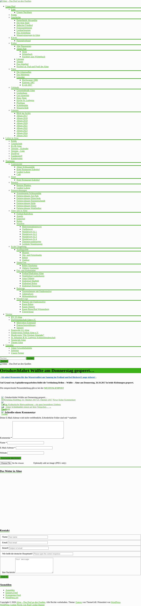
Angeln (20, 216)
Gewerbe (9, 345)
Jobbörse (15, 350)
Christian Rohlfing (13, 400)
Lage (13, 9)
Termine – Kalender (19, 148)
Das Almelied (22, 64)
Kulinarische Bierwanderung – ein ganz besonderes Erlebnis (33, 404)
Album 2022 (22, 128)
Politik (14, 15)
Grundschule (16, 143)
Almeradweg (27, 294)
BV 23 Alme (16, 317)
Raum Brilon (27, 304)
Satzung (20, 327)
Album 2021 (22, 126)
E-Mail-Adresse (7, 448)
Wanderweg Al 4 (29, 239)
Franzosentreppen (24, 28)
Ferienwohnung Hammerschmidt (31, 201)
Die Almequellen (24, 72)
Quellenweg (27, 229)
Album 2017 (22, 116)
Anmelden (10, 590)
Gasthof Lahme (23, 172)
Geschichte (16, 17)
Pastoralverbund (24, 40)
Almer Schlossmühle (26, 167)
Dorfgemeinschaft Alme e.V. (23, 319)
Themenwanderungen (31, 241)
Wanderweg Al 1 (29, 231)
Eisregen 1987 (28, 82)
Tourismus (10, 161)
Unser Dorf (10, 6)
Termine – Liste (18, 151)
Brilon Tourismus (29, 265)
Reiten (19, 221)
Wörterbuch (27, 54)
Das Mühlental (23, 74)
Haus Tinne (22, 98)
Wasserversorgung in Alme (28, 35)
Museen (25, 252)
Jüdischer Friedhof (25, 25)
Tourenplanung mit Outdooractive (36, 291)
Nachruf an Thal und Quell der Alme (33, 66)
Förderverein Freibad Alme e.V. (25, 332)
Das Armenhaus (23, 33)
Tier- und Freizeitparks (32, 255)
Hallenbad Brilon (29, 283)
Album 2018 (22, 118)
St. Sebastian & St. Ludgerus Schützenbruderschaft (33, 337)
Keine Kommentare (67, 400)
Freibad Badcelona (25, 214)
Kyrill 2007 (27, 85)
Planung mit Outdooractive (33, 302)
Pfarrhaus (21, 103)
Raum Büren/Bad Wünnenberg (35, 309)
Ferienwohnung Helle (26, 203)
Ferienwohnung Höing (26, 206)
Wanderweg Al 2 (29, 234)
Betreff (5, 548)
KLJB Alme (16, 146)
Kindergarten (16, 158)
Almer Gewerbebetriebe (21, 348)
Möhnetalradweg (29, 296)
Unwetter (21, 77)
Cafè (19, 174)
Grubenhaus (22, 93)
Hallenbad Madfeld (30, 281)
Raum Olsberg (28, 307)
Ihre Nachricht (8, 572)
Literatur (20, 59)
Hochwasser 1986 (30, 80)
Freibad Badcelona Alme (33, 273)
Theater (20, 61)
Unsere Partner (17, 353)
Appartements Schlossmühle (29, 193)
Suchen (30, 358)
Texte (24, 51)
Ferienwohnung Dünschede (29, 198)
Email (5, 542)
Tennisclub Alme (18, 340)
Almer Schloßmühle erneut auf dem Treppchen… (28, 407)
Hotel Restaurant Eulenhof (28, 169)
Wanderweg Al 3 (29, 236)
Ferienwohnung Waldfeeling (29, 208)
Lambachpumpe (24, 30)
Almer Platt (21, 48)
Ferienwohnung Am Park (28, 196)
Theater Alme (17, 342)
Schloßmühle (22, 105)
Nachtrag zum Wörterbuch (33, 56)
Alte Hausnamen (24, 46)
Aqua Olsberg (28, 278)
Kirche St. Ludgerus (25, 100)
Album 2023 (22, 130)
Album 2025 (22, 135)
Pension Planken (24, 185)
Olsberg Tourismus (30, 268)
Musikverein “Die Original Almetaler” (27, 335)
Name (3, 442)
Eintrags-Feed (12, 592)
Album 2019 (22, 121)
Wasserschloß (22, 108)
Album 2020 (22, 123)
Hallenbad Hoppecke (31, 286)
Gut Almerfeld (23, 95)
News (55, 400)
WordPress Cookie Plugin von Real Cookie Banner (22, 605)
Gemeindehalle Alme (26, 90)
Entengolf (21, 218)
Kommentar (6, 438)
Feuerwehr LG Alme (20, 330)
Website (3, 453)
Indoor (25, 257)
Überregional (27, 311)
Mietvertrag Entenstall (26, 323)
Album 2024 (22, 133)
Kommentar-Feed (13, 595)
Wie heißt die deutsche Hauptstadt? (17, 553)
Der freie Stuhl (23, 23)
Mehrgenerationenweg (32, 226)
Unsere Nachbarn (24, 12)
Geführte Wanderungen (32, 244)
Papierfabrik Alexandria (27, 20)
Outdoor (25, 260)
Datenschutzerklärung (26, 325)
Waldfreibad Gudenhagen (33, 276)
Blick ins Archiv (24, 113)
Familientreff (16, 156)
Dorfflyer (15, 153)
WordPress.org (12, 597)
